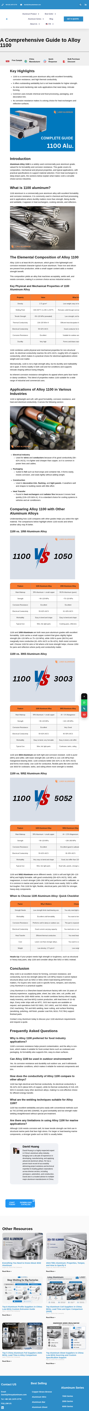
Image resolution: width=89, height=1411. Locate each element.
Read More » (7, 1271)
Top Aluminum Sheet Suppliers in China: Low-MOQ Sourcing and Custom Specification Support (65, 1355)
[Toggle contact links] (84, 696)
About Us (33, 24)
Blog (51, 19)
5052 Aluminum (26, 874)
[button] (80, 4)
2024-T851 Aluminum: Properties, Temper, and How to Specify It (65, 1264)
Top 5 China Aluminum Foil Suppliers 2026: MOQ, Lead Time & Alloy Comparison (22, 1354)
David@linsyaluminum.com (14, 1395)
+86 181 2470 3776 (12, 1399)
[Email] (84, 715)
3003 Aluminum (26, 755)
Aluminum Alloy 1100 (20, 164)
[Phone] (84, 709)
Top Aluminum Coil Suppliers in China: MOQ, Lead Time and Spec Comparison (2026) (64, 1309)
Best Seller (49, 14)
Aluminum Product (29, 14)
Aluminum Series (34, 19)
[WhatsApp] (84, 702)
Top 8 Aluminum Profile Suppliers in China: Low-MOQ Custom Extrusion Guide (22, 1308)
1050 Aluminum (26, 632)
